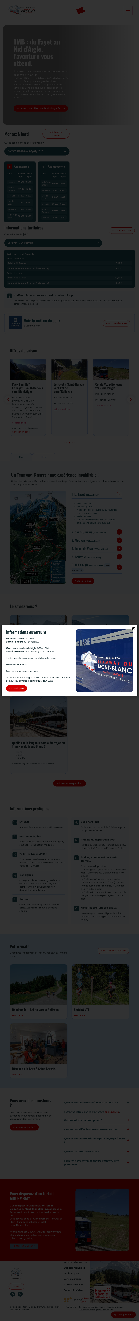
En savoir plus (16, 688)
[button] (134, 629)
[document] (69, 660)
